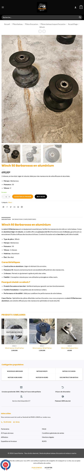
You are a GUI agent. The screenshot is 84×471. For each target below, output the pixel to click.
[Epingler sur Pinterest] (18, 207)
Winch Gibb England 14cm (69, 348)
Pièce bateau (17, 24)
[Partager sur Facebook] (7, 207)
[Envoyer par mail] (14, 207)
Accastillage (73, 24)
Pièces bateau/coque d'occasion (53, 24)
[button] (3, 7)
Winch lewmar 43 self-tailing (14, 348)
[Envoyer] (80, 17)
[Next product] (40, 31)
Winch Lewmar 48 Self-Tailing (42, 348)
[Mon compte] (75, 7)
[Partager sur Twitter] (10, 207)
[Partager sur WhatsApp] (3, 207)
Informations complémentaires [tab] (24, 219)
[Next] (78, 89)
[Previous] (6, 89)
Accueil (7, 24)
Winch (42, 27)
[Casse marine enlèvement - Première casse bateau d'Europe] (42, 7)
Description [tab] (6, 219)
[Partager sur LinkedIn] (22, 207)
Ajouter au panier (22, 196)
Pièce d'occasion (31, 24)
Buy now (41, 196)
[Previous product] (44, 31)
